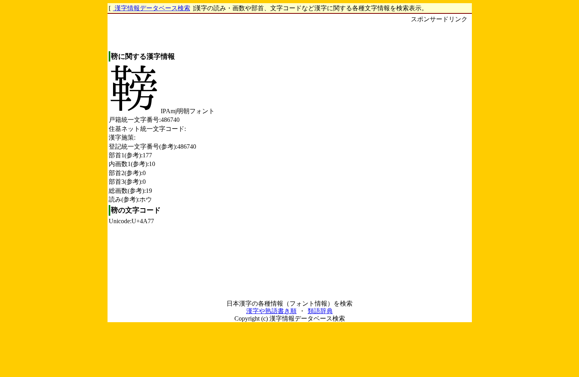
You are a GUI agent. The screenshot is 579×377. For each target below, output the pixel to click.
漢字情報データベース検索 (151, 8)
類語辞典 (320, 311)
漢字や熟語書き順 (271, 311)
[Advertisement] (439, 142)
